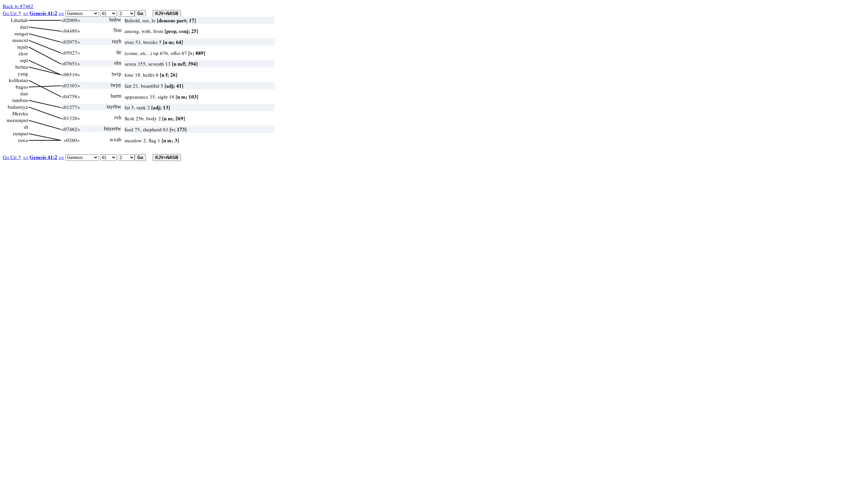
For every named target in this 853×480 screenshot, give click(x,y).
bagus (22, 86)
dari (24, 26)
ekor (23, 53)
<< (25, 13)
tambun (20, 100)
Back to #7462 (18, 6)
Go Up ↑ (12, 13)
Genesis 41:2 (43, 13)
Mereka (20, 113)
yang (23, 73)
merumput (17, 120)
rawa (23, 140)
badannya (18, 106)
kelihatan (18, 80)
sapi (24, 60)
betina (21, 66)
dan (24, 93)
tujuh (22, 46)
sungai (21, 33)
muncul (20, 40)
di (26, 126)
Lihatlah (19, 20)
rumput (20, 133)
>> (61, 13)
